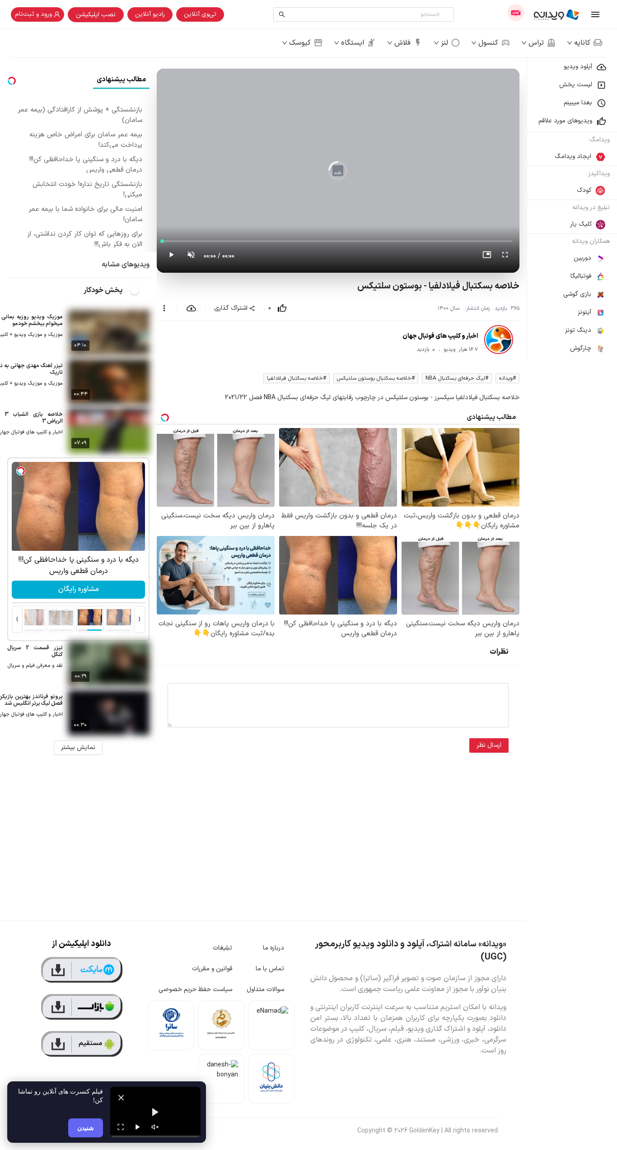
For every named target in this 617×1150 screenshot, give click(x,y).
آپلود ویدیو (578, 66)
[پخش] (138, 1127)
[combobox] (365, 14)
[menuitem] (572, 67)
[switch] (140, 290)
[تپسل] (20, 470)
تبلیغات (222, 948)
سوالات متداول (265, 989)
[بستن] (121, 1097)
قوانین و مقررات (212, 968)
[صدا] (155, 1127)
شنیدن (85, 1127)
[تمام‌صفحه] (505, 256)
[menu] (572, 208)
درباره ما (273, 948)
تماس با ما (270, 968)
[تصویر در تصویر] (487, 256)
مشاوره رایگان (78, 589)
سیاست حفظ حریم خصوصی (195, 989)
